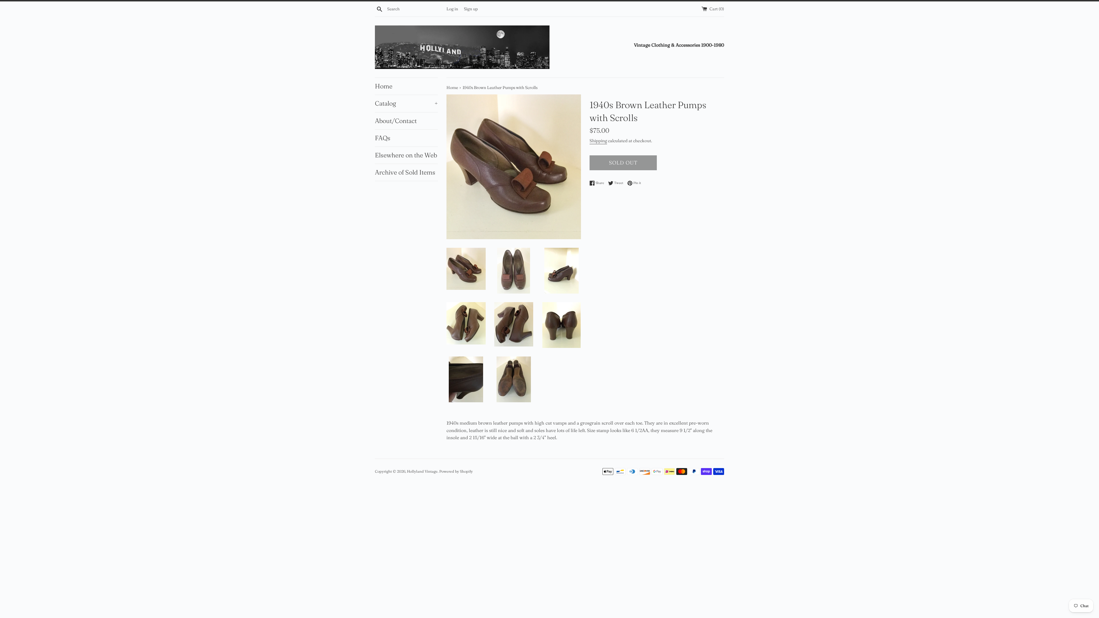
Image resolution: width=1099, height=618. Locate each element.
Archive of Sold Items (405, 172)
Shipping (598, 140)
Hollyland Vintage (422, 471)
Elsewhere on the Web (406, 155)
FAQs (382, 138)
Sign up (471, 8)
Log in (452, 8)
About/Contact (396, 121)
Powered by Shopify (456, 471)
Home (383, 86)
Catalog (406, 103)
